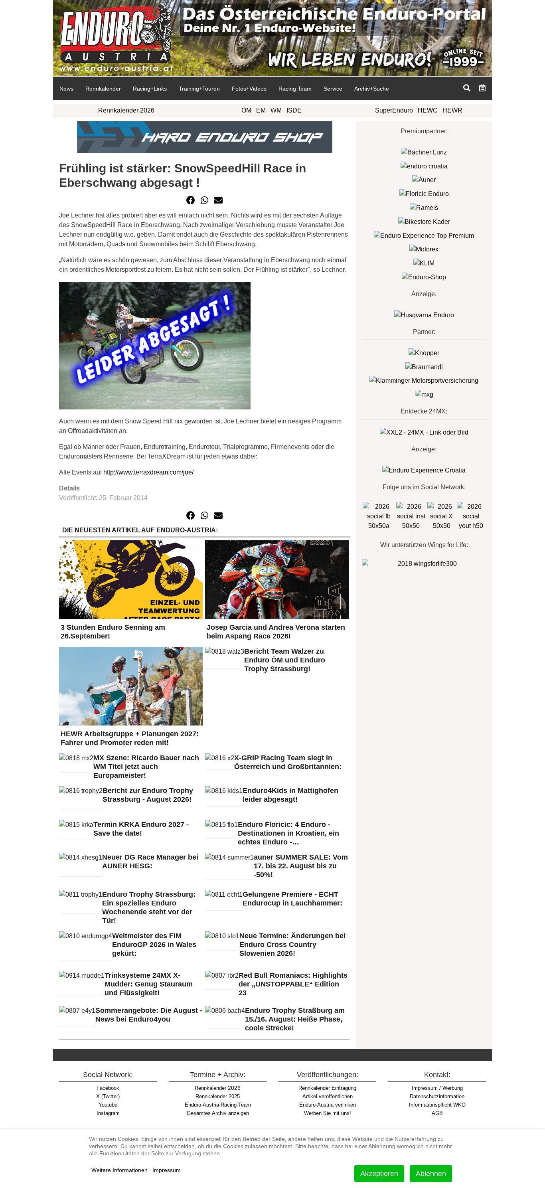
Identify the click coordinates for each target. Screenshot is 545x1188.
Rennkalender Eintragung (327, 1088)
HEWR (452, 110)
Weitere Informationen (119, 1170)
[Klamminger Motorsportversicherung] (423, 380)
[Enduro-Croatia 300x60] (424, 165)
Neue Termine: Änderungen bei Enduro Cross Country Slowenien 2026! (292, 944)
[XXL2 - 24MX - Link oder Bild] (424, 432)
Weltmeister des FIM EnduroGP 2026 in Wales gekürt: (154, 944)
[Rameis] (424, 207)
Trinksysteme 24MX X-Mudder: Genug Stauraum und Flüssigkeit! (149, 984)
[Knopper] (424, 352)
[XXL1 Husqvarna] (424, 314)
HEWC (428, 110)
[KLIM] (423, 262)
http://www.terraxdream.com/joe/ (148, 472)
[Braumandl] (424, 366)
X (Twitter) (108, 1096)
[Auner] (424, 179)
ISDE (294, 110)
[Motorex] (423, 249)
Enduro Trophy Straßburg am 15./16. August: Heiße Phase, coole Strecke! (295, 1019)
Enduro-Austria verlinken (327, 1105)
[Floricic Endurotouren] (424, 193)
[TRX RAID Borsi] (424, 394)
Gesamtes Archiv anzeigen (218, 1113)
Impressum (166, 1170)
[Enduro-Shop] (424, 276)
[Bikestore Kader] (424, 221)
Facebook (108, 1088)
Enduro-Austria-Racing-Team (218, 1105)
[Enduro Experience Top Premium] (424, 235)
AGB (437, 1113)
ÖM (246, 110)
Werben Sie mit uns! (327, 1113)
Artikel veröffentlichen (327, 1096)
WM (276, 110)
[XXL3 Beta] (424, 470)
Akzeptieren (379, 1174)
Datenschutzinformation (437, 1096)
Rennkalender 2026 (126, 110)
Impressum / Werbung (437, 1088)
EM (261, 110)
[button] (190, 200)
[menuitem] (66, 88)
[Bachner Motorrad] (424, 151)
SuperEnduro (394, 110)
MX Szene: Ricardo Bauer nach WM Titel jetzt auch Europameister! (146, 766)
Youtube (108, 1105)
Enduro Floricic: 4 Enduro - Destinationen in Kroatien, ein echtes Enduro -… (288, 833)
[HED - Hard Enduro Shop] (204, 136)
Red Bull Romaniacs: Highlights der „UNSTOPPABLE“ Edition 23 (293, 984)
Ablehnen (431, 1174)
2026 (218, 1088)
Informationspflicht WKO (437, 1105)
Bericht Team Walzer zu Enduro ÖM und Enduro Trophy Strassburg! (284, 660)
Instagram (108, 1113)
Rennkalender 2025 (217, 1096)
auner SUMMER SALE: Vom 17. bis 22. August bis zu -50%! (301, 866)
